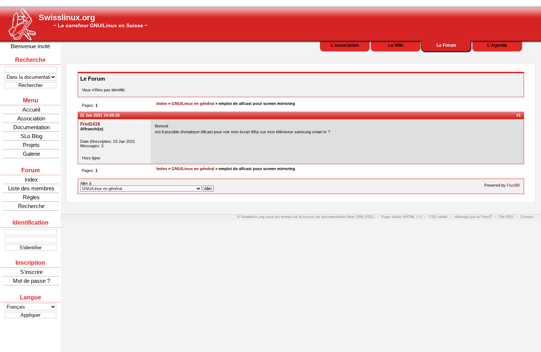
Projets (31, 145)
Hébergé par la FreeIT (473, 217)
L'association (345, 45)
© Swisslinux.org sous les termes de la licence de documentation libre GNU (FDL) (305, 217)
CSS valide (438, 217)
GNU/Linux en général (193, 103)
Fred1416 (90, 124)
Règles (31, 197)
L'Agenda (497, 45)
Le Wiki (395, 45)
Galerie (31, 154)
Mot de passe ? (31, 281)
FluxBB (513, 185)
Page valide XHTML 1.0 (401, 217)
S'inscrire (31, 272)
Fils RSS (506, 217)
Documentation (31, 127)
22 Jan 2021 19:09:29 (100, 115)
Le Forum (446, 45)
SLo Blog (31, 136)
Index (31, 179)
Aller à (85, 183)
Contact (527, 217)
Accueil (31, 109)
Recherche (31, 206)
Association (31, 118)
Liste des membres (31, 188)
